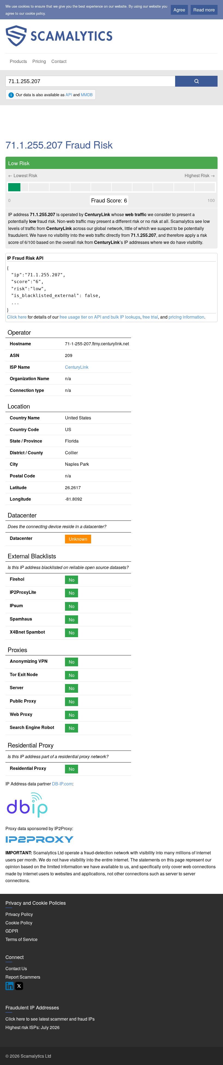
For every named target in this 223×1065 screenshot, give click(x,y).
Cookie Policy (18, 922)
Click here (17, 317)
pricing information (186, 317)
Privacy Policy (19, 914)
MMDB (87, 94)
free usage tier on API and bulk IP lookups (100, 317)
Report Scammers (22, 977)
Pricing (39, 61)
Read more (204, 10)
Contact (58, 61)
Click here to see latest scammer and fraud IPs (50, 1019)
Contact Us (16, 968)
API (69, 94)
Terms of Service (21, 939)
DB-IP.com (62, 783)
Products (18, 61)
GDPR (11, 931)
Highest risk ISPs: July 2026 (32, 1027)
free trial (150, 317)
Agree (179, 10)
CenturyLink (76, 367)
